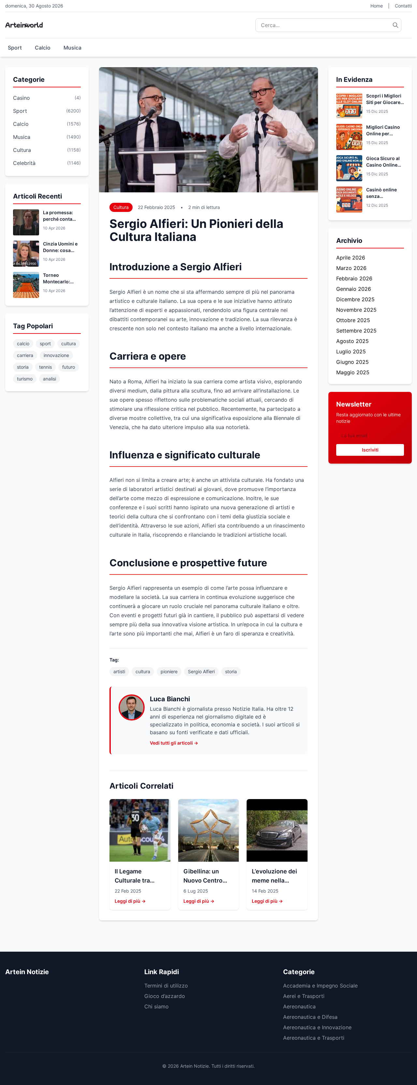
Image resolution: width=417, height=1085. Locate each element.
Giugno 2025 (352, 362)
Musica (72, 47)
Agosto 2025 (352, 341)
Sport (15, 47)
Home (376, 5)
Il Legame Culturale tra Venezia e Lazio (137, 880)
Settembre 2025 (356, 330)
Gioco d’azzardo (164, 996)
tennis (45, 367)
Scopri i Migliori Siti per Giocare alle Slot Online (383, 102)
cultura (68, 343)
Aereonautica (299, 1006)
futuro (68, 367)
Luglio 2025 (351, 351)
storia (23, 367)
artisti (119, 671)
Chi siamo (156, 1006)
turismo (25, 378)
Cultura (121, 207)
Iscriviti (370, 450)
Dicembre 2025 (355, 299)
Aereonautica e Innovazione (317, 1027)
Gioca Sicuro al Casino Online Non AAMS (383, 165)
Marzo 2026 (351, 268)
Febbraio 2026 (354, 278)
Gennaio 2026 (353, 289)
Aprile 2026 (350, 257)
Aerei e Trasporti (303, 996)
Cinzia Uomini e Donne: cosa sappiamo (60, 250)
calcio (23, 343)
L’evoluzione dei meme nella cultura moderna (275, 880)
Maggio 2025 (352, 372)
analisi (49, 378)
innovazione (56, 355)
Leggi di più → (130, 901)
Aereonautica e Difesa (310, 1017)
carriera (25, 355)
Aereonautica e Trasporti (313, 1037)
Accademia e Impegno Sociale (320, 985)
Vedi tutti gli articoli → (174, 743)
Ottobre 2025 (353, 320)
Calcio (42, 47)
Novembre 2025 (356, 309)
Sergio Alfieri (201, 671)
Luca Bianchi (170, 699)
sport (45, 343)
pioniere (169, 671)
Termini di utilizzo (166, 985)
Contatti (403, 5)
